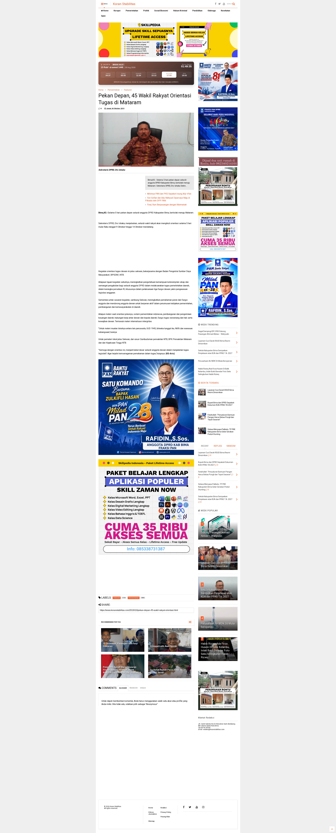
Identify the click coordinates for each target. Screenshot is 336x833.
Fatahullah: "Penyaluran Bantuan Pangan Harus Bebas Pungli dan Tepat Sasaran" (221, 417)
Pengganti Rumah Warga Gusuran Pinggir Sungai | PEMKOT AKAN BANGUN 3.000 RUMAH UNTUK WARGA (122, 670)
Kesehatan (225, 11)
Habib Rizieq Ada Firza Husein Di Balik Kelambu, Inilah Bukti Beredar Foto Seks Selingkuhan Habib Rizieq (215, 650)
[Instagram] (203, 807)
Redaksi (164, 808)
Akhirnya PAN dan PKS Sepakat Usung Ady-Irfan (169, 194)
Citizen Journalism (152, 813)
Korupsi (117, 11)
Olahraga (212, 11)
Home (105, 11)
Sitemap (151, 821)
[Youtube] (224, 3)
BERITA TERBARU (209, 383)
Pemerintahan (132, 11)
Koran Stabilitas (124, 4)
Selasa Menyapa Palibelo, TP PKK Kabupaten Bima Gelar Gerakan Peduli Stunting (221, 431)
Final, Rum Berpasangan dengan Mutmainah (167, 204)
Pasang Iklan (165, 817)
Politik (146, 11)
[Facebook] (215, 3)
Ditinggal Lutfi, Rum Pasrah (163, 646)
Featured (128, 90)
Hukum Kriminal (180, 11)
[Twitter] (219, 3)
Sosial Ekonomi (161, 11)
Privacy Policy (166, 812)
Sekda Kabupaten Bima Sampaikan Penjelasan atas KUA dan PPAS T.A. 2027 (216, 593)
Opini (103, 16)
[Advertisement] (118, 192)
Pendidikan (197, 11)
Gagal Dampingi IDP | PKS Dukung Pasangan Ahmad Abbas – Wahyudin (216, 532)
